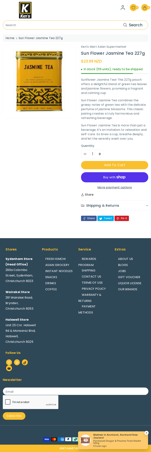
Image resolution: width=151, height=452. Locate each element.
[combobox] (75, 25)
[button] (75, 448)
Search (136, 25)
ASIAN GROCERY (57, 265)
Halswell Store (17, 320)
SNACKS (51, 277)
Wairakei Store (18, 292)
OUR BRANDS (127, 289)
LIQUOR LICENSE (129, 283)
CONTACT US (91, 276)
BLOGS (123, 265)
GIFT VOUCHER (129, 277)
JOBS (122, 271)
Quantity (87, 146)
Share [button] (89, 194)
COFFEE (51, 289)
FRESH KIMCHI (55, 259)
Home (10, 38)
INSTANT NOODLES (59, 271)
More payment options (114, 187)
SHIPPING (88, 270)
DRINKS (50, 283)
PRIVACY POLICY (94, 289)
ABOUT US (125, 259)
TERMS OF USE (92, 283)
